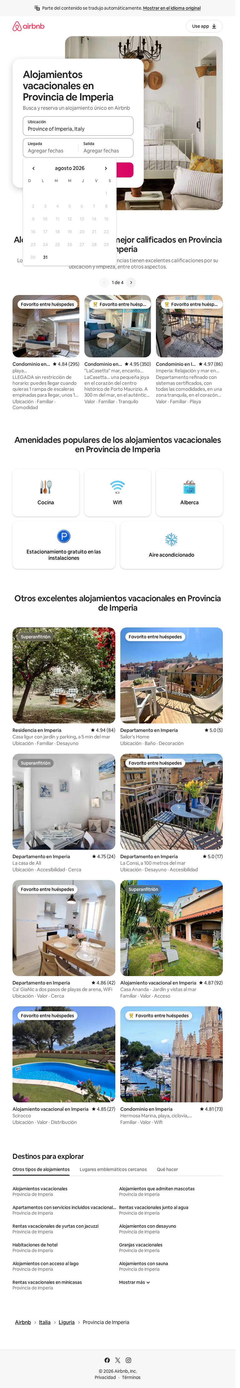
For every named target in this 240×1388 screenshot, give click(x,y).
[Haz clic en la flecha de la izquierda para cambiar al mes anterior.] (34, 168)
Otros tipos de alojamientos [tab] (41, 1169)
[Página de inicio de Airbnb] (28, 26)
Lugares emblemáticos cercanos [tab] (113, 1169)
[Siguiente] (131, 283)
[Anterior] (104, 283)
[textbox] (50, 150)
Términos (131, 1377)
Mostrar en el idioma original (172, 8)
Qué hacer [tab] (167, 1169)
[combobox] (78, 129)
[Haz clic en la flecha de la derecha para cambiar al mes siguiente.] (106, 168)
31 (45, 257)
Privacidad (105, 1377)
